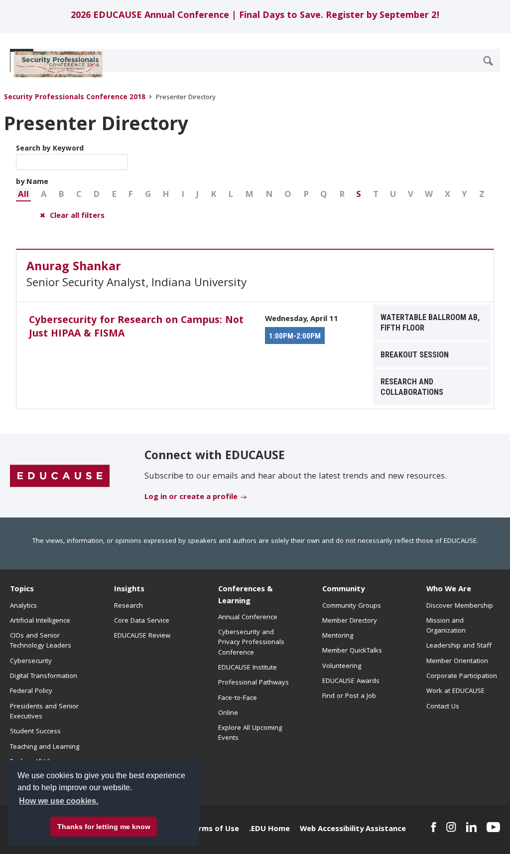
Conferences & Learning (245, 595)
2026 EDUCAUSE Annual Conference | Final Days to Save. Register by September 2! (255, 16)
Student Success (35, 731)
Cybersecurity (31, 661)
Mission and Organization (446, 626)
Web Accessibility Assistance (353, 829)
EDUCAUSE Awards (351, 681)
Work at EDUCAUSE (455, 691)
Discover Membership (459, 606)
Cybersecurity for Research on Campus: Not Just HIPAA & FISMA (136, 328)
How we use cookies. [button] (58, 801)
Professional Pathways (253, 683)
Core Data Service (141, 621)
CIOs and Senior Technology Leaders (40, 641)
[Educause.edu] (60, 476)
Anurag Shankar (73, 268)
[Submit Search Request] (488, 61)
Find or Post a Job (349, 696)
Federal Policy (31, 691)
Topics (22, 589)
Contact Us (442, 706)
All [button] (23, 195)
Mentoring (337, 636)
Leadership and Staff (459, 646)
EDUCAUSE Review (142, 636)
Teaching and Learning (44, 747)
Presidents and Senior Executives (44, 711)
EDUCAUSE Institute (247, 668)
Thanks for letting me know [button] (103, 827)
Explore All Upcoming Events (250, 733)
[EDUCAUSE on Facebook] (433, 827)
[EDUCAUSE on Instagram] (451, 827)
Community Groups (351, 606)
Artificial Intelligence (40, 621)
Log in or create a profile (191, 497)
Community (343, 589)
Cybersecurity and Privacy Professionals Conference (251, 643)
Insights (129, 589)
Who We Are (448, 589)
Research (128, 606)
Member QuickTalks (352, 651)
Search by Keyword (50, 149)
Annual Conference (247, 617)
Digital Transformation (43, 676)
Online (228, 713)
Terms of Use (214, 829)
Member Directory (349, 621)
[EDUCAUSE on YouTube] (493, 827)
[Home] (54, 64)
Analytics (23, 606)
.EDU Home (269, 829)
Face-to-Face (237, 698)
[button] (23, 194)
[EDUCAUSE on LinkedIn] (471, 827)
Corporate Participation (461, 676)
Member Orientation (457, 661)
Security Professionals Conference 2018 (74, 98)
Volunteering (341, 666)
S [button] (358, 195)
